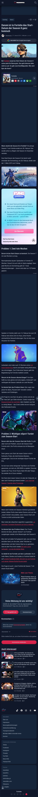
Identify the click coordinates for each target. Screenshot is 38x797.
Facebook (6, 747)
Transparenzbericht (8, 731)
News (11, 19)
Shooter (21, 78)
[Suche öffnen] (35, 2)
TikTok (5, 745)
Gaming (5, 19)
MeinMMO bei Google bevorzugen (20, 40)
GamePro (5, 773)
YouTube (5, 756)
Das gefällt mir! (12, 612)
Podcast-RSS (7, 761)
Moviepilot (6, 787)
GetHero (5, 775)
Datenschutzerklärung (9, 728)
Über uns (5, 719)
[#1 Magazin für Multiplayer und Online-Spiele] (19, 2)
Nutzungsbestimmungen (10, 725)
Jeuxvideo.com (7, 781)
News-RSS (6, 759)
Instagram (6, 750)
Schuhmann (9, 35)
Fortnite (6, 61)
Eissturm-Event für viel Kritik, (10, 402)
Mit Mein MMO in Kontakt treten (12, 733)
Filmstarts (6, 784)
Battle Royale (14, 78)
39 (33, 19)
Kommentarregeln (19, 625)
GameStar (6, 770)
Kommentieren (27, 612)
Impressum (6, 722)
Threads (5, 753)
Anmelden (33, 631)
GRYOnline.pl (7, 778)
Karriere (5, 736)
